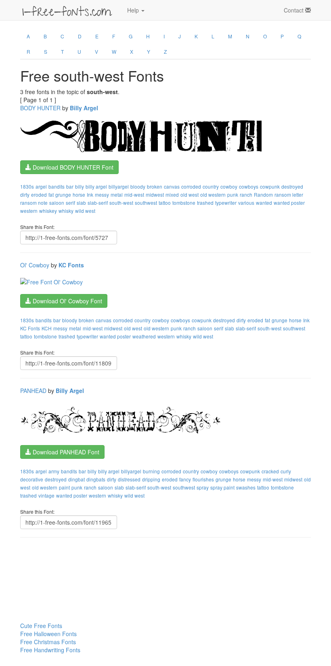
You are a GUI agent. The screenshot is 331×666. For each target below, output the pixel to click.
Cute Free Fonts (41, 626)
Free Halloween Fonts (48, 634)
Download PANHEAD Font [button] (65, 452)
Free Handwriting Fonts (50, 650)
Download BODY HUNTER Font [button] (72, 167)
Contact (294, 10)
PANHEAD (33, 391)
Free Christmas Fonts (48, 642)
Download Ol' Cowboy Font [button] (66, 301)
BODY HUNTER (40, 108)
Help (133, 10)
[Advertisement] (60, 564)
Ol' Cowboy (34, 265)
